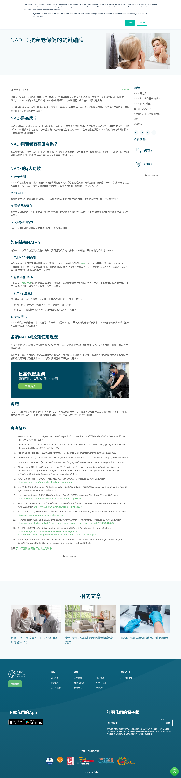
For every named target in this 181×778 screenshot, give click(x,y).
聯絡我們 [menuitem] (100, 687)
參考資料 (138, 124)
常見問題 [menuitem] (78, 678)
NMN (83, 263)
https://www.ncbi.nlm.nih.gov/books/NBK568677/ (58, 506)
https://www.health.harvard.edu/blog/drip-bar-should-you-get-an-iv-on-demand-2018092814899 (66, 523)
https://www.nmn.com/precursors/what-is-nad (40, 514)
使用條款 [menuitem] (100, 678)
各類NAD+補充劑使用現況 (147, 113)
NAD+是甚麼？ (141, 93)
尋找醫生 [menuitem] (55, 678)
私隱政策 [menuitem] (78, 687)
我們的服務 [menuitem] (56, 687)
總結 (136, 118)
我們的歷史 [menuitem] (79, 682)
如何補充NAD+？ (143, 108)
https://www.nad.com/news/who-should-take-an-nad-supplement (50, 498)
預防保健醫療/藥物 (25, 548)
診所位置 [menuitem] (55, 682)
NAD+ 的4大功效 (142, 103)
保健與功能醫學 (44, 548)
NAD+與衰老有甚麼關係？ (147, 98)
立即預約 (15, 684)
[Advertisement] (70, 566)
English (125, 89)
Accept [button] (129, 22)
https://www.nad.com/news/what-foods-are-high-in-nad (45, 482)
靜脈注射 (26, 283)
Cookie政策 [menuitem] (101, 682)
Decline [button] (142, 22)
